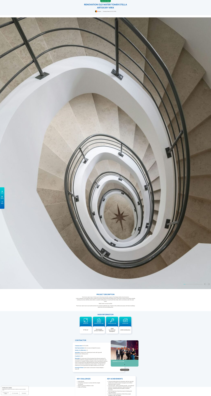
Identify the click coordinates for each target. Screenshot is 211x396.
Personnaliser (24, 393)
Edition (2, 198)
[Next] (208, 284)
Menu (2, 203)
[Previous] (205, 284)
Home (2, 192)
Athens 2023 (103, 1)
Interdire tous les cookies (6, 393)
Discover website (124, 369)
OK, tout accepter (15, 393)
